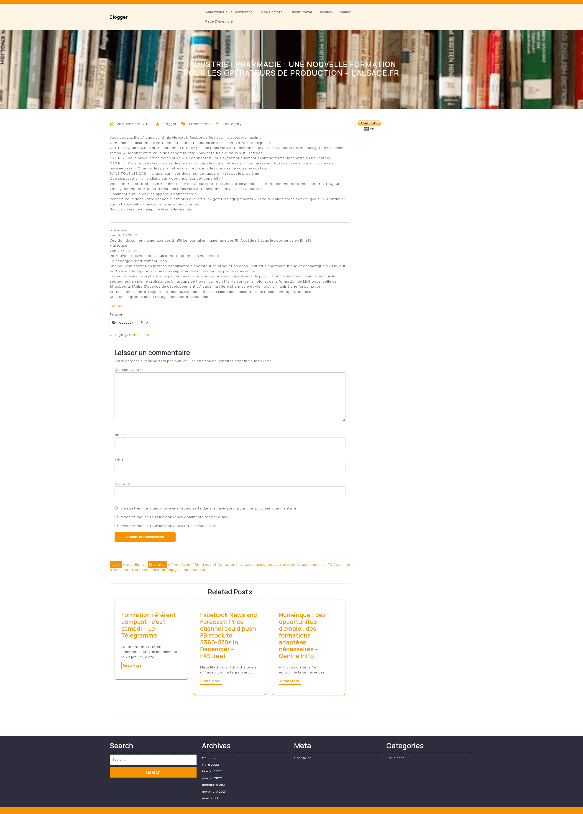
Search (153, 772)
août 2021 (210, 798)
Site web (122, 483)
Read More (132, 665)
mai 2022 (209, 758)
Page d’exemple (219, 21)
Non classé (139, 334)
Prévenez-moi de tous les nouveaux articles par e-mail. (168, 525)
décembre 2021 (214, 785)
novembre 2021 (214, 791)
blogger (119, 17)
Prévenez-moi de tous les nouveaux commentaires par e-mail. (174, 517)
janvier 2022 (212, 778)
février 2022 (212, 771)
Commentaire (128, 369)
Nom (120, 434)
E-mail (121, 459)
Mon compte (272, 12)
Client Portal (301, 12)
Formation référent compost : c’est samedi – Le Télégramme (148, 625)
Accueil (326, 12)
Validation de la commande (229, 12)
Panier (345, 12)
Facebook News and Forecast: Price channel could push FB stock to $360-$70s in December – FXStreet (228, 635)
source (116, 305)
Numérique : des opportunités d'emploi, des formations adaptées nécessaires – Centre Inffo (302, 635)
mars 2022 (210, 765)
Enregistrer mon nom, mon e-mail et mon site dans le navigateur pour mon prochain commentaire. (209, 508)
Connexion (303, 758)
